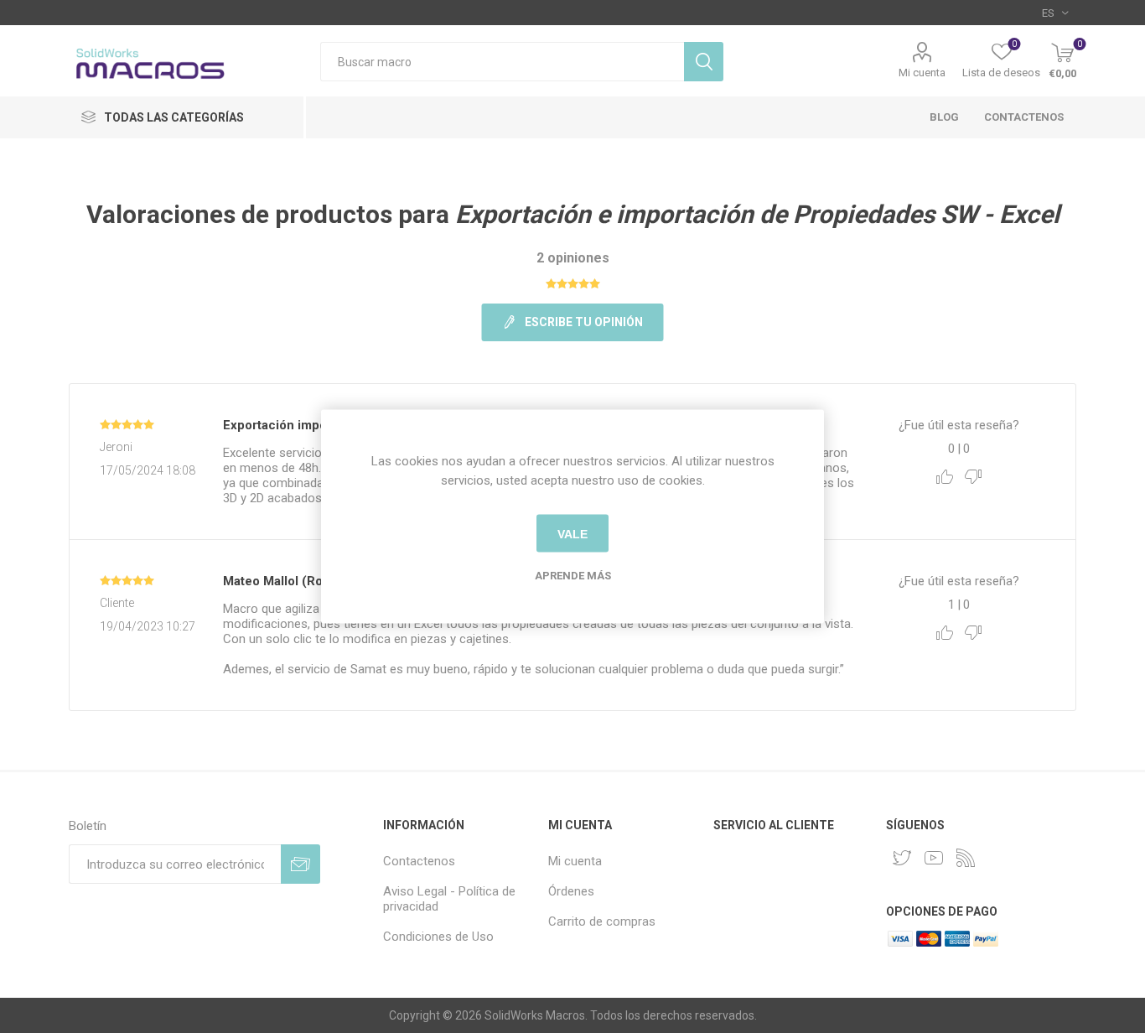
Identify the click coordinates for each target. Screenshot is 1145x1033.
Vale (572, 533)
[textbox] (502, 61)
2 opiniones (572, 258)
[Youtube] (933, 857)
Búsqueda (703, 61)
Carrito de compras (601, 921)
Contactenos (1024, 117)
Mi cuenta (922, 72)
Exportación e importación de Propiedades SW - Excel (757, 214)
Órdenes (571, 891)
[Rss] (965, 857)
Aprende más (573, 575)
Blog (944, 117)
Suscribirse (300, 864)
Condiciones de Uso (438, 936)
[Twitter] (902, 857)
